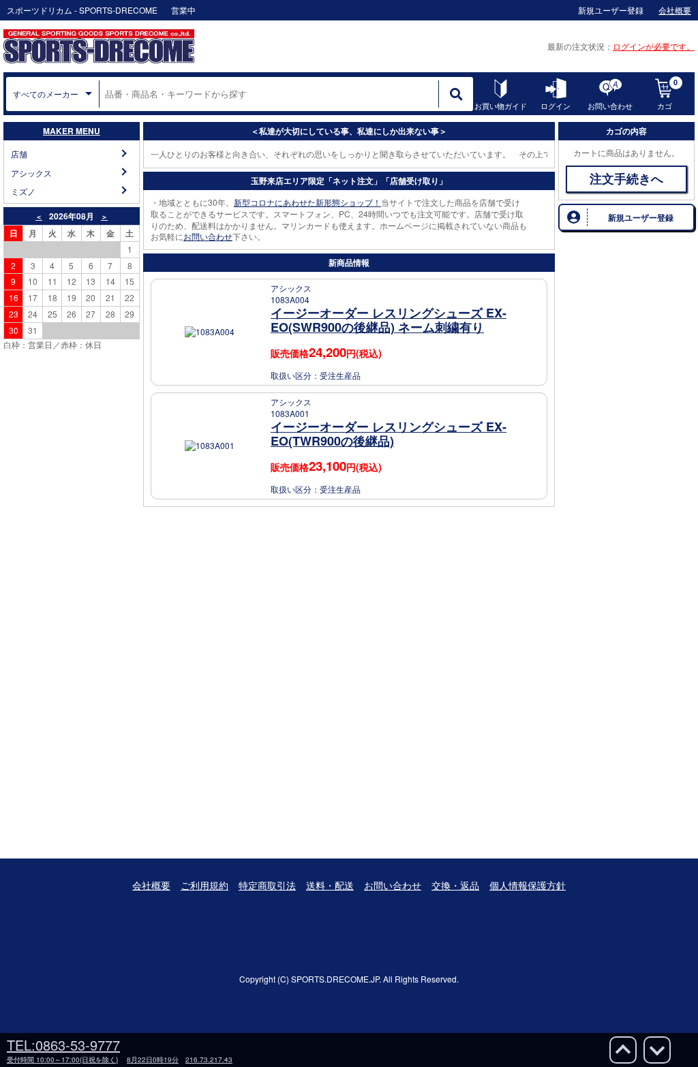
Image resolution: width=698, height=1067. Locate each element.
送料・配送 (330, 885)
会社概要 (151, 885)
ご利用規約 (204, 885)
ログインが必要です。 (654, 46)
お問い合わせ (207, 236)
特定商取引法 (267, 885)
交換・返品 (455, 885)
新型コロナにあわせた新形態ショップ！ (307, 202)
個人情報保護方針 (527, 885)
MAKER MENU (71, 131)
